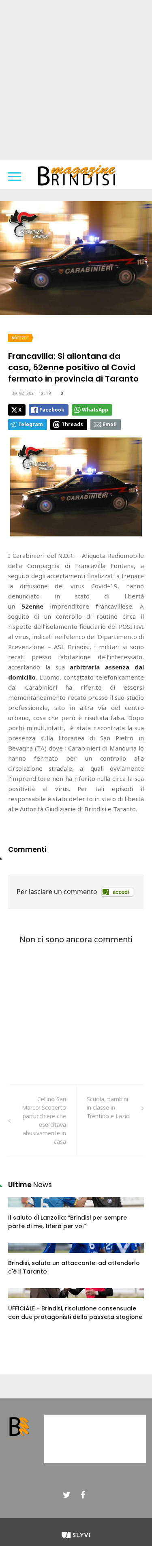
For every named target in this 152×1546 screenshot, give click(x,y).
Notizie (20, 338)
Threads (72, 424)
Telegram (30, 424)
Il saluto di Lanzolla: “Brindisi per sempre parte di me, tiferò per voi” (67, 1222)
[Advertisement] (76, 80)
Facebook (51, 409)
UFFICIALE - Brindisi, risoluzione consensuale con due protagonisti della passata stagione (75, 1312)
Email (110, 424)
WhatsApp (95, 409)
